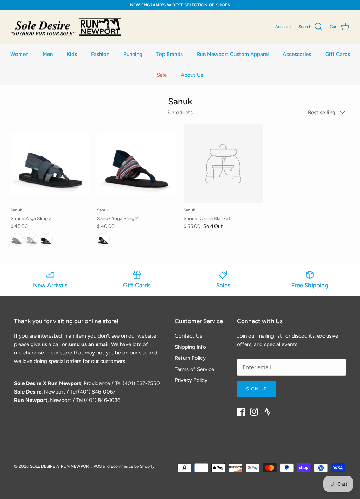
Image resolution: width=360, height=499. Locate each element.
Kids (72, 54)
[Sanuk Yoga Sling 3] (50, 163)
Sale (162, 75)
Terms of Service (194, 369)
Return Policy (190, 358)
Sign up (256, 388)
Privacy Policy (191, 380)
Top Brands (169, 54)
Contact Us (188, 336)
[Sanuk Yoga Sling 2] (136, 163)
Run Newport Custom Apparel (233, 54)
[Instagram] (254, 412)
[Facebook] (241, 412)
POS (98, 466)
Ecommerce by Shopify (132, 466)
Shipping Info (190, 347)
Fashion (100, 54)
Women (19, 54)
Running (132, 54)
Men (48, 54)
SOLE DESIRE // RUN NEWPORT (60, 466)
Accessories (297, 54)
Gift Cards (337, 54)
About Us (192, 75)
